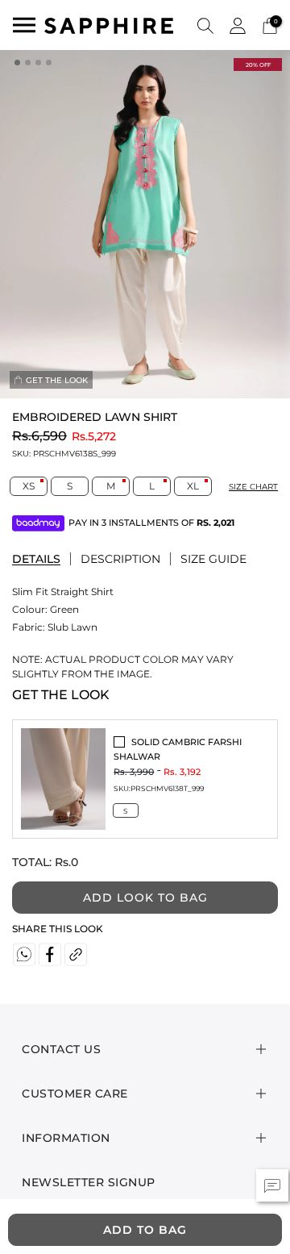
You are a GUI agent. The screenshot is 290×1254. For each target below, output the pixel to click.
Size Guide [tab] (213, 558)
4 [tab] (50, 64)
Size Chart (253, 486)
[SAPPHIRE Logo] (108, 24)
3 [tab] (39, 64)
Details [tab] (36, 558)
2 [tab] (29, 64)
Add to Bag (145, 1230)
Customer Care (75, 1093)
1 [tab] (18, 64)
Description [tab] (120, 558)
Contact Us (61, 1049)
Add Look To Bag (145, 897)
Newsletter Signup (88, 1182)
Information (66, 1138)
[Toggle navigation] (24, 25)
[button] (205, 25)
